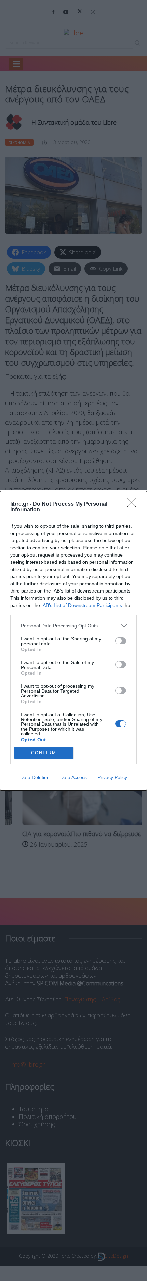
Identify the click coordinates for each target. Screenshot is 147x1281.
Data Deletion (35, 777)
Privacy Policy (112, 777)
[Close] (133, 504)
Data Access (73, 777)
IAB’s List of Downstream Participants (81, 605)
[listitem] (73, 626)
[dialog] (73, 640)
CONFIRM (43, 752)
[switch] (120, 640)
